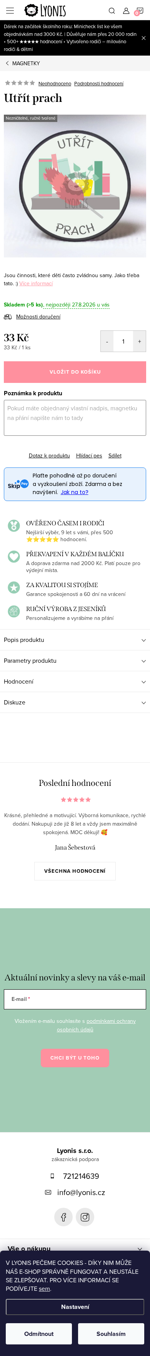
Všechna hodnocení (75, 871)
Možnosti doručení (38, 316)
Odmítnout (38, 1333)
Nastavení (75, 1306)
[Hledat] (112, 10)
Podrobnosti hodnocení (98, 83)
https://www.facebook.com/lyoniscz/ (63, 1217)
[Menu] (10, 10)
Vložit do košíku (75, 372)
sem (44, 1288)
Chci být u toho (75, 1057)
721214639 (81, 1176)
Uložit (17, 450)
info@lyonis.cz (81, 1192)
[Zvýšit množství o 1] (139, 341)
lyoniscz (85, 1217)
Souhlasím (111, 1333)
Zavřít (66, 449)
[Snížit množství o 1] (107, 341)
